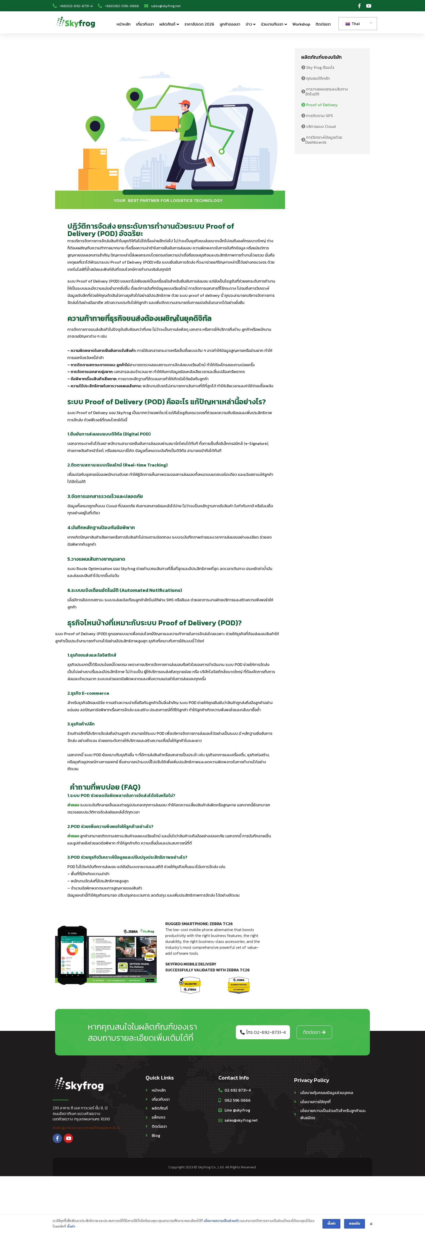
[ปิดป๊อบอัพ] (371, 1224)
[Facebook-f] (359, 5)
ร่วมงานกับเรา (272, 24)
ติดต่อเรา (323, 24)
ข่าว (249, 24)
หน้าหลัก (124, 24)
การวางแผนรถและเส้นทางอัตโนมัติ (326, 91)
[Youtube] (368, 5)
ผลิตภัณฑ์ (167, 24)
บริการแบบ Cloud (320, 126)
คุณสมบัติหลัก (317, 78)
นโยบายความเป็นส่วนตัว (221, 1220)
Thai (355, 24)
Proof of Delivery (321, 105)
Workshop (301, 24)
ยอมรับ (354, 1223)
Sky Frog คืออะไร (319, 67)
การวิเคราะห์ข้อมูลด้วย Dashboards (323, 139)
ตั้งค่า (71, 1226)
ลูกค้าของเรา (230, 24)
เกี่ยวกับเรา (145, 24)
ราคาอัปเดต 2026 (199, 24)
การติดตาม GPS (319, 116)
